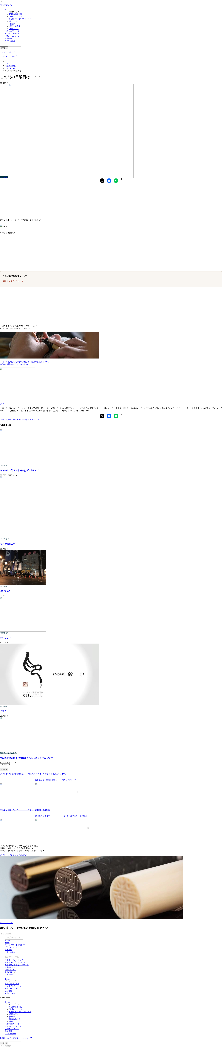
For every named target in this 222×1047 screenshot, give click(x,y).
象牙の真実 (9, 972)
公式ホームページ (12, 36)
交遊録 (12, 24)
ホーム (7, 9)
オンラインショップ (13, 34)
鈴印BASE (9, 967)
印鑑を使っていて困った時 (20, 19)
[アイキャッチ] (23, 463)
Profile (7, 943)
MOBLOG (4, 586)
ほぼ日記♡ (4, 466)
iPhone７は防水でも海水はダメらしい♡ (20, 470)
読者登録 (8, 38)
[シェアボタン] (102, 180)
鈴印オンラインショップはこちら (14, 855)
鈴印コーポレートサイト (15, 960)
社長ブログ (13, 29)
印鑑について (10, 970)
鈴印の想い (13, 21)
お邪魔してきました (8, 753)
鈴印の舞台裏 (14, 26)
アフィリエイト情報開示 (15, 945)
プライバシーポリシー (14, 947)
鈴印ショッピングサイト (15, 962)
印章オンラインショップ (13, 281)
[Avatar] (17, 402)
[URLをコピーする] (121, 179)
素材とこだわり (15, 17)
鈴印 (2, 404)
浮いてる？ (5, 591)
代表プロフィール (12, 31)
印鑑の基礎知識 (15, 14)
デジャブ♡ (5, 638)
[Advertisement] (69, 200)
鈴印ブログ (9, 974)
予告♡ (3, 711)
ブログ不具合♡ (7, 544)
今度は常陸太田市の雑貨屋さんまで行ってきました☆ (26, 758)
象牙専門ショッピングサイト (17, 965)
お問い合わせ (10, 41)
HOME (7, 941)
